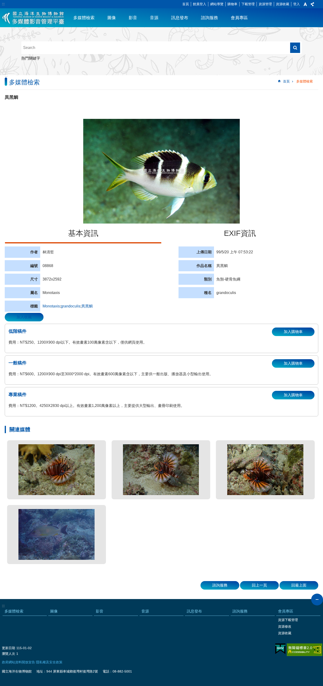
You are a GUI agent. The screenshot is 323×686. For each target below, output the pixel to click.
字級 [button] (305, 4)
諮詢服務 (209, 17)
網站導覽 (216, 4)
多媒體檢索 (84, 17)
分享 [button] (312, 4)
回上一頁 (259, 585)
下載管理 (248, 4)
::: (3, 4)
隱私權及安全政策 (49, 662)
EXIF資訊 (240, 233)
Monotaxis (51, 306)
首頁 (185, 4)
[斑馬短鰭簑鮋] (56, 469)
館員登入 (199, 4)
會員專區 (239, 17)
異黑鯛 (87, 306)
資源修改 (284, 626)
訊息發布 (179, 17)
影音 (133, 17)
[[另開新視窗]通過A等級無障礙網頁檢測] (304, 649)
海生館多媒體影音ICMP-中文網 (33, 17)
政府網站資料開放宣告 (18, 662)
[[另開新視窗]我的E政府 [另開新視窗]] (280, 648)
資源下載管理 (288, 620)
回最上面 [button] (298, 585)
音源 (154, 17)
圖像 (111, 17)
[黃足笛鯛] (56, 534)
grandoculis (70, 306)
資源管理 (265, 4)
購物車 (232, 4)
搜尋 (295, 48)
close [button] (317, 599)
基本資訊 (83, 233)
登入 (296, 4)
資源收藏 (282, 4)
